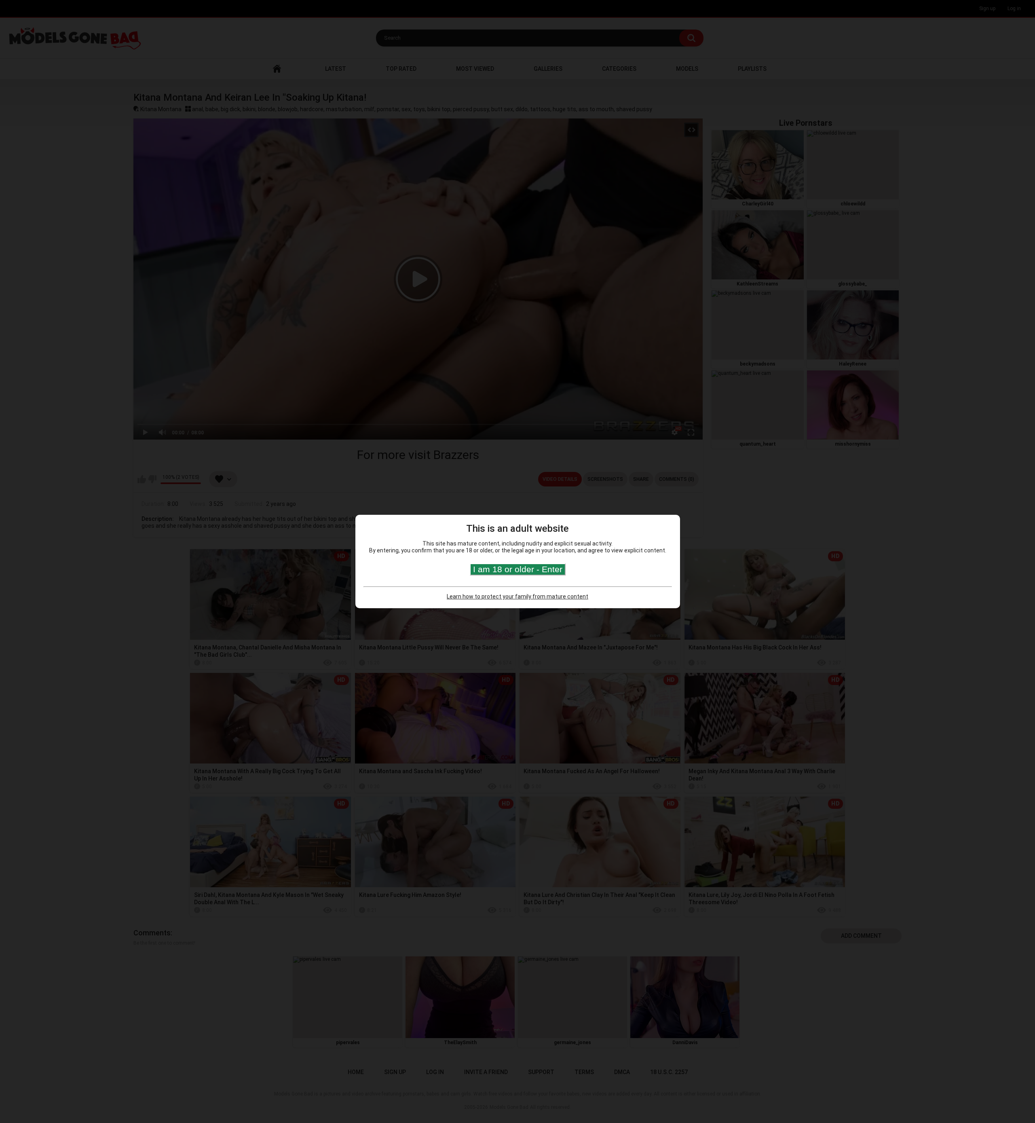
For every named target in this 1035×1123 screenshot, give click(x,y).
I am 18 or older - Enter (517, 569)
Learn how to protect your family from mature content (517, 596)
